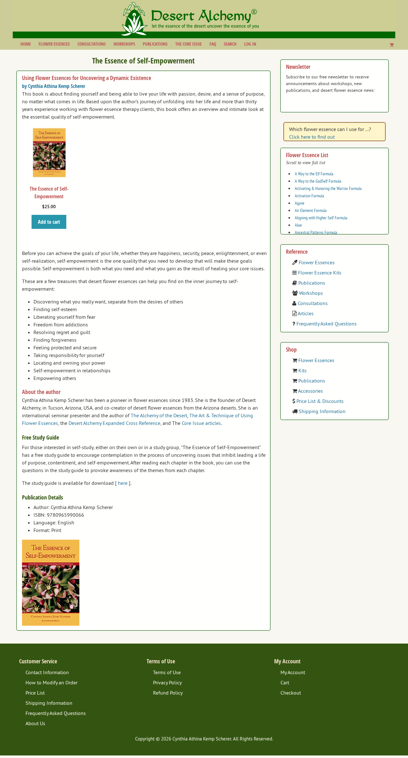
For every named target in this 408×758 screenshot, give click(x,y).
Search (230, 44)
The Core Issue (188, 44)
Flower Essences (54, 44)
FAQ (212, 44)
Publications (155, 44)
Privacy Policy (167, 682)
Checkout (290, 692)
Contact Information (47, 672)
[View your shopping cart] (392, 45)
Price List (35, 692)
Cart (284, 682)
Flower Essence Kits (319, 272)
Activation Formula (309, 196)
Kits (302, 370)
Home (25, 44)
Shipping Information (322, 411)
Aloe (298, 225)
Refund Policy (168, 692)
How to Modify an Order (51, 682)
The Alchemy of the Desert (159, 415)
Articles (306, 313)
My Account (292, 672)
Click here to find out (312, 137)
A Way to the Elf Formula (314, 174)
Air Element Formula (311, 210)
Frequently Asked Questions (326, 323)
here (122, 483)
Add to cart (49, 221)
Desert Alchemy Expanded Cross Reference (114, 423)
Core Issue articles (201, 423)
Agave (299, 203)
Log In (250, 44)
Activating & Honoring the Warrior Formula (328, 188)
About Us (35, 723)
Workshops (124, 44)
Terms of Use (167, 672)
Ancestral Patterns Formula (316, 232)
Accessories (310, 391)
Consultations (91, 44)
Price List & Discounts (320, 401)
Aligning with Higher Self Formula (321, 218)
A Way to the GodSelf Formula (318, 181)
